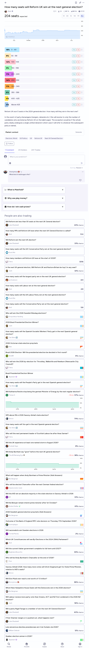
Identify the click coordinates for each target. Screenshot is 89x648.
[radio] (64, 16)
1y (21, 172)
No (78, 49)
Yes (74, 49)
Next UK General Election (54, 138)
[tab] (9, 150)
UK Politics (23, 138)
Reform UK (38, 138)
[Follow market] (76, 2)
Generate (78, 132)
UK (31, 138)
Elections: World (11, 138)
